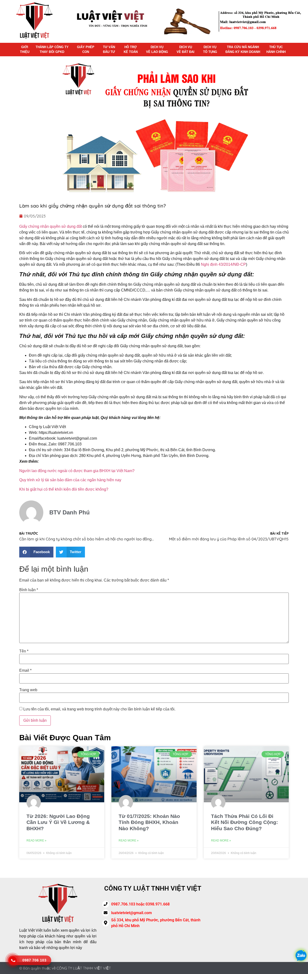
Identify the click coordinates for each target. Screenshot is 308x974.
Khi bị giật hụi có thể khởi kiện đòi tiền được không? (63, 489)
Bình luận (28, 590)
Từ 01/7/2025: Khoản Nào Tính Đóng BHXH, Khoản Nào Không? (149, 822)
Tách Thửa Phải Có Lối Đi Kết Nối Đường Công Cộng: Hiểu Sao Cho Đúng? (244, 822)
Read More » (36, 840)
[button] (36, 552)
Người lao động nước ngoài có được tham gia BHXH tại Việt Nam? (77, 471)
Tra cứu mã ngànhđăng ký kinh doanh (242, 49)
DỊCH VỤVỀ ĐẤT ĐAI (185, 49)
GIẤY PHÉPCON (85, 49)
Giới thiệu (24, 49)
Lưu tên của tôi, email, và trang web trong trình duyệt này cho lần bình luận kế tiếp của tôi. (99, 709)
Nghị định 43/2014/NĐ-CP (223, 264)
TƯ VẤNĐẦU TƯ (109, 49)
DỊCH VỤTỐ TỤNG (210, 49)
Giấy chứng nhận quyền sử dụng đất (50, 226)
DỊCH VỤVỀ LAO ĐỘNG (157, 49)
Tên (23, 651)
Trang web (28, 690)
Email (25, 670)
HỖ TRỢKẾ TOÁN (131, 49)
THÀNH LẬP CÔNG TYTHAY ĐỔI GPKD (52, 49)
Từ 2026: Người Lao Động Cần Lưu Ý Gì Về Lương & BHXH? (58, 822)
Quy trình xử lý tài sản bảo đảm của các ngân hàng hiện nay (70, 480)
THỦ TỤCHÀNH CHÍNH (276, 49)
